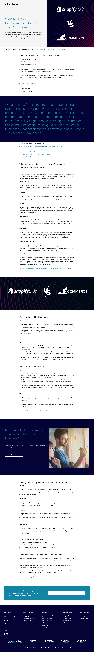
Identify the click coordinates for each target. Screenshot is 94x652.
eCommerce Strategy (67, 620)
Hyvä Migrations (45, 631)
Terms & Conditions (44, 650)
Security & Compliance (84, 616)
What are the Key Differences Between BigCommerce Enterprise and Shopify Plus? (42, 146)
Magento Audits (45, 625)
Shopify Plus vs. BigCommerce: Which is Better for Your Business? (37, 154)
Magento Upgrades (46, 624)
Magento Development (46, 616)
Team (5, 627)
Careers (63, 650)
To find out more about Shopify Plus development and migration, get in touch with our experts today (44, 268)
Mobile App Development (85, 615)
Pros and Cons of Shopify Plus (28, 152)
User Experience (66, 616)
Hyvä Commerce (45, 629)
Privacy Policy (31, 650)
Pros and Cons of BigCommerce (29, 149)
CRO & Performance (67, 618)
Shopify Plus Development (28, 615)
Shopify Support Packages (28, 618)
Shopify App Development (28, 622)
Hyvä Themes (44, 627)
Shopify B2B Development (28, 620)
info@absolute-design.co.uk (9, 616)
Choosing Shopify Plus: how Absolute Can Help (33, 157)
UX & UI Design (66, 615)
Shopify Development (27, 616)
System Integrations (84, 618)
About (5, 623)
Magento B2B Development (47, 622)
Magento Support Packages (47, 620)
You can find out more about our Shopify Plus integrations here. (35, 411)
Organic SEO (65, 622)
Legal (55, 650)
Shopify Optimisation (27, 624)
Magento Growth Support (47, 618)
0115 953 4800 (7, 615)
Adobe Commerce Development (48, 615)
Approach (6, 625)
